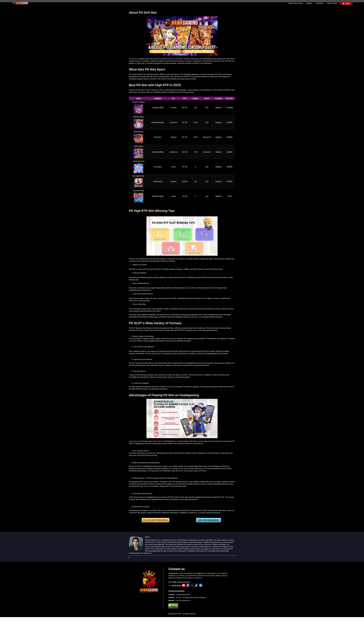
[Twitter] (128, 558)
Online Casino (332, 3)
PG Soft (131, 59)
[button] (155, 520)
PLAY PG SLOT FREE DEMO (155, 520)
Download (319, 3)
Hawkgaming (133, 441)
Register (309, 3)
